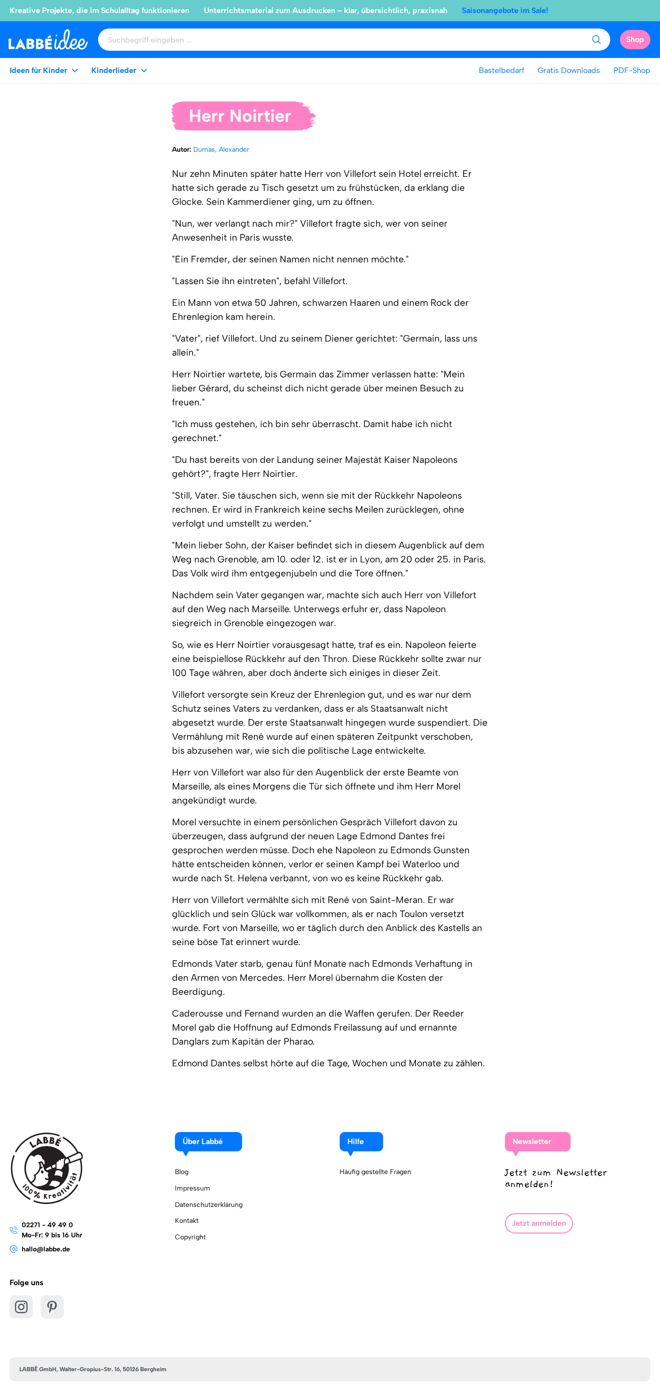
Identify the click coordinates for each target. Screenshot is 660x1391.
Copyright (190, 1237)
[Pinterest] (52, 1307)
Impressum (192, 1188)
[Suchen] (596, 40)
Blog (181, 1172)
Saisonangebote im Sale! (505, 10)
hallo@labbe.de (46, 1249)
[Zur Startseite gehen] (48, 39)
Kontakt (187, 1221)
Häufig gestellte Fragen (375, 1172)
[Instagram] (21, 1307)
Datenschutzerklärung (209, 1205)
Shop (635, 39)
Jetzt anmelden (539, 1223)
